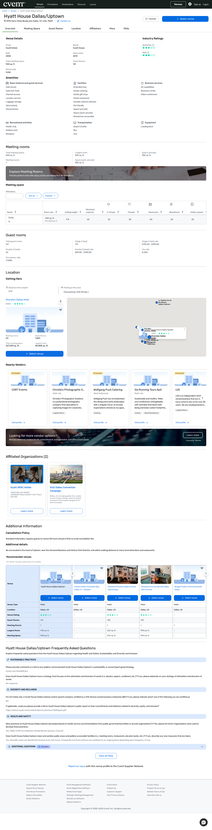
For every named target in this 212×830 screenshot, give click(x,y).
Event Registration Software (78, 788)
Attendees (10, 191)
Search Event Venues (35, 788)
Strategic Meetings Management (80, 795)
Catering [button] (97, 413)
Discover (81, 4)
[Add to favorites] (60, 310)
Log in (206, 4)
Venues (39, 4)
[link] (28, 379)
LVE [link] (178, 389)
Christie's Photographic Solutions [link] (69, 389)
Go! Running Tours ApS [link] (148, 389)
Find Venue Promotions (35, 792)
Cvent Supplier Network (36, 785)
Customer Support (114, 792)
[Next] (202, 398)
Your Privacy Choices (115, 795)
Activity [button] (137, 413)
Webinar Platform (74, 802)
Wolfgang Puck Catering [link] (108, 389)
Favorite (152, 19)
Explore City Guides (34, 795)
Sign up (197, 4)
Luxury (93, 4)
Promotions (52, 4)
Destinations (67, 4)
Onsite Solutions (33, 799)
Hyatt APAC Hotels (21, 487)
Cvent (4, 11)
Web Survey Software (75, 799)
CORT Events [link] (19, 389)
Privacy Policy (153, 785)
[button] (20, 195)
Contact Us (111, 788)
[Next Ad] (60, 301)
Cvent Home (112, 785)
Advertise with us (154, 795)
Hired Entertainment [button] (151, 413)
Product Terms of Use (156, 788)
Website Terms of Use (156, 792)
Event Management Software (79, 785)
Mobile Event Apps (74, 792)
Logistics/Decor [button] (58, 413)
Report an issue (77, 766)
